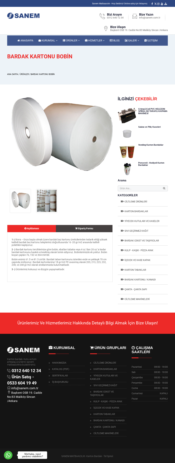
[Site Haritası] (166, 3)
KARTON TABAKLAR (135, 269)
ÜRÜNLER (71, 40)
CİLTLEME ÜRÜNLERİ (136, 201)
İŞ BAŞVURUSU (60, 382)
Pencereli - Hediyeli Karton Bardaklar (151, 164)
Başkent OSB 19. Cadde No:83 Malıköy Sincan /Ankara (139, 30)
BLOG (116, 40)
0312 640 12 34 (115, 17)
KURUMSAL (48, 40)
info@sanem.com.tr (149, 17)
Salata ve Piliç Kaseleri (149, 127)
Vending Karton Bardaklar (150, 145)
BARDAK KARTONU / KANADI (140, 279)
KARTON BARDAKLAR (136, 211)
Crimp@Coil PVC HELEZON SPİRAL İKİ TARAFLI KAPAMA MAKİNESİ (152, 111)
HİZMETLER (95, 40)
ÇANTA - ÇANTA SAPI (136, 289)
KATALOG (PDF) (60, 369)
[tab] (31, 228)
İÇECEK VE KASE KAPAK (137, 260)
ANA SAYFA (12, 74)
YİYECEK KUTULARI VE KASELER (142, 221)
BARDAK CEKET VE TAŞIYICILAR (142, 240)
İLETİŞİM (152, 40)
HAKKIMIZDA (59, 362)
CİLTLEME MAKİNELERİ (137, 299)
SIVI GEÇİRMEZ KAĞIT (136, 230)
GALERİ (132, 40)
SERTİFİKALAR (60, 375)
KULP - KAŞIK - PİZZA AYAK (139, 250)
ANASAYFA (26, 40)
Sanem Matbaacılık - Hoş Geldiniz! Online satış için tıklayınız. (120, 3)
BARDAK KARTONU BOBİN (43, 74)
